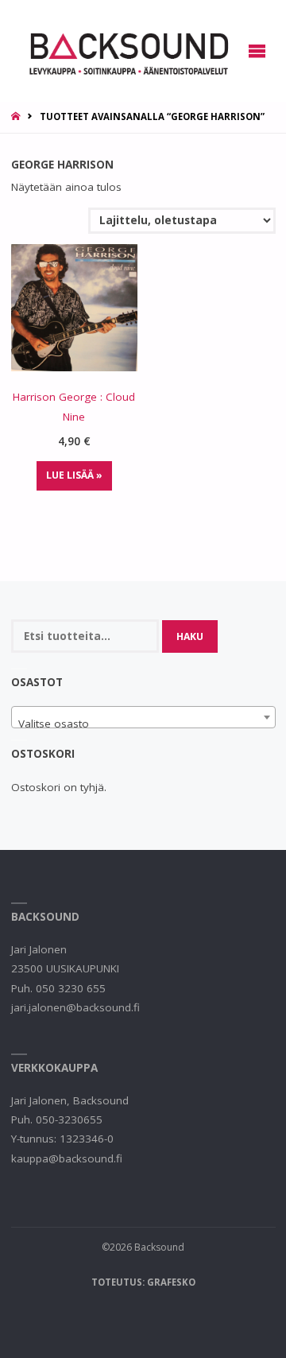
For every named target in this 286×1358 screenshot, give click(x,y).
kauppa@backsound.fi (66, 1158)
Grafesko (171, 1282)
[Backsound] (127, 51)
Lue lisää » (74, 475)
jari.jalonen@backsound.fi (75, 1007)
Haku (189, 636)
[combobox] (143, 717)
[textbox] (143, 723)
